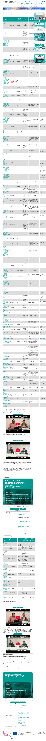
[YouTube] (12, 738)
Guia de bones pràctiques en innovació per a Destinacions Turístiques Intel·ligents (5, 383)
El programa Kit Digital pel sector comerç (6, 327)
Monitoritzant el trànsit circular (5, 361)
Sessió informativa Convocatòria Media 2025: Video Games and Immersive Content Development (6, 182)
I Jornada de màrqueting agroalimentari (5, 95)
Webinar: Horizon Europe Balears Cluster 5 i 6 (5, 332)
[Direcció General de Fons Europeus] (9, 2)
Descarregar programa (18, 440)
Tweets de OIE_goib (39, 69)
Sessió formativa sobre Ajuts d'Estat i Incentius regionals (6, 229)
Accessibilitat (40, 733)
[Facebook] (10, 738)
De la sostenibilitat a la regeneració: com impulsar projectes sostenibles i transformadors (6, 405)
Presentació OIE (24, 533)
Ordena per (6, 19)
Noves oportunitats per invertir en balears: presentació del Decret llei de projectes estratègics (6, 49)
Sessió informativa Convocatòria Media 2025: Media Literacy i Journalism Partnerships (6, 169)
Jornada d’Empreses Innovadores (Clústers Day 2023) (6, 349)
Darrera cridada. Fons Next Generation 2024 (6, 345)
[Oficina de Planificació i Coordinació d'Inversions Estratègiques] (16, 2)
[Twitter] (8, 738)
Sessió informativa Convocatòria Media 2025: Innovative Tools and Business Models (6, 162)
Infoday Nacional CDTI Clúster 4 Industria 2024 (6, 377)
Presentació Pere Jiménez (21, 514)
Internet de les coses (5, 558)
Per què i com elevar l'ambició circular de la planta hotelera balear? (6, 364)
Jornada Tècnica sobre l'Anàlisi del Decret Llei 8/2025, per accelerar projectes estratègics (6, 61)
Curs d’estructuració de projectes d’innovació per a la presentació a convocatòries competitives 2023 (6, 394)
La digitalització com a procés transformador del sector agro (6, 401)
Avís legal (43, 732)
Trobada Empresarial (6, 299)
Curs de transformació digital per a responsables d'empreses (6, 307)
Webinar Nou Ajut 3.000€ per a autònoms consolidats (6, 233)
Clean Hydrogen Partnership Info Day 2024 (6, 302)
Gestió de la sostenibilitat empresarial (5, 371)
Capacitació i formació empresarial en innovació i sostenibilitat (6, 368)
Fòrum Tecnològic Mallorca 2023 (5, 359)
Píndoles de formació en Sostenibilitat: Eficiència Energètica (6, 223)
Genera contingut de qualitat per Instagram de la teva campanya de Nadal (6, 336)
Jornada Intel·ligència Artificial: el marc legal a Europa (6, 145)
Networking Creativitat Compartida (5, 322)
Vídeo (15, 512)
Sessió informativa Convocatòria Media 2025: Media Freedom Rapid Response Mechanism (6, 176)
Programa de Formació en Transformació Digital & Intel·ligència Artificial (6, 100)
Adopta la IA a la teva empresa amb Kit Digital (6, 195)
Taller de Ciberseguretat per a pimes (6, 324)
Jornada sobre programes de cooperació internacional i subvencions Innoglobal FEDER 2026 (5, 25)
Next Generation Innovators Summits (6, 387)
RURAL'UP (4, 379)
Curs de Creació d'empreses (5, 310)
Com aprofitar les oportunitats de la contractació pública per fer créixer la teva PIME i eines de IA (6, 67)
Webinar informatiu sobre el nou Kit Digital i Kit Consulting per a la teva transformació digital (6, 238)
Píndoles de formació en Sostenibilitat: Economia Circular (6, 216)
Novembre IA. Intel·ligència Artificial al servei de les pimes (6, 341)
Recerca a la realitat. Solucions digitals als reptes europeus (6, 319)
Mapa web (39, 732)
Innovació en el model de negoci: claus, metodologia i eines (6, 398)
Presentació (24, 512)
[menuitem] (22, 3)
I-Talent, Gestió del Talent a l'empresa (6, 329)
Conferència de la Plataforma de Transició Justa (5, 270)
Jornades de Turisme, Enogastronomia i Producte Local (6, 87)
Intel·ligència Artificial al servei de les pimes (6, 356)
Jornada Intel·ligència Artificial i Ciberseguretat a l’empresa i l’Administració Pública (6, 316)
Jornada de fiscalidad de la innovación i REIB (6, 211)
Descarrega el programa (18, 414)
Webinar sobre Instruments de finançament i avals (6, 38)
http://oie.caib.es (7, 735)
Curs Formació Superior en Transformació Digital (6, 131)
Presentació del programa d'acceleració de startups (5, 390)
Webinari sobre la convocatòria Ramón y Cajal (6, 312)
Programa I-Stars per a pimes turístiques (6, 338)
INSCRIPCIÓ (22, 508)
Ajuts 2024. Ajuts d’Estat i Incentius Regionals (5, 199)
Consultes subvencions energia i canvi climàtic (6, 353)
